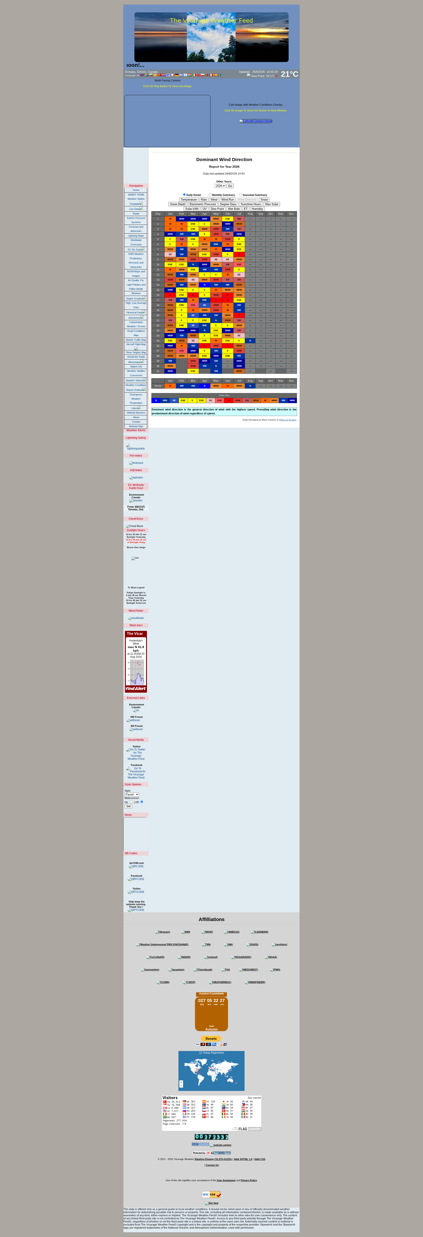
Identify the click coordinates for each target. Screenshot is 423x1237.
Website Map (136, 426)
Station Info (136, 366)
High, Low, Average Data (136, 305)
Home (136, 190)
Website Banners (136, 412)
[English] (142, 75)
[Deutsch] (176, 75)
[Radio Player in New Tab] (136, 500)
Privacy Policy (249, 1180)
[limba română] (211, 75)
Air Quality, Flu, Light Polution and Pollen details (136, 284)
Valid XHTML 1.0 (243, 1159)
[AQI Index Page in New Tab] (136, 478)
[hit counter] (201, 1145)
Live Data (134, 209)
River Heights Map (136, 352)
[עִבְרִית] (185, 75)
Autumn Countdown (211, 993)
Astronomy (134, 317)
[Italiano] (194, 75)
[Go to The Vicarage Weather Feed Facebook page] (136, 772)
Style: (127, 790)
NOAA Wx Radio (136, 356)
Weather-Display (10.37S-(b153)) (213, 1159)
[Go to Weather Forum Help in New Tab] (136, 729)
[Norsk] (198, 75)
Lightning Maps (136, 235)
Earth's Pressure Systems (136, 220)
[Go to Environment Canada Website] (136, 710)
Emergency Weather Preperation (136, 398)
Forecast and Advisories (136, 229)
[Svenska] (219, 75)
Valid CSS (259, 1159)
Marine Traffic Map (136, 339)
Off (137, 802)
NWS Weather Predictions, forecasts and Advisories (136, 260)
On (126, 802)
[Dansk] (159, 75)
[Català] (155, 75)
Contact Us (212, 1165)
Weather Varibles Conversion (136, 373)
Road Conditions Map (136, 333)
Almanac (136, 293)
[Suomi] (168, 75)
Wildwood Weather (287, 420)
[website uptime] (220, 1145)
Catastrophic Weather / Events (136, 324)
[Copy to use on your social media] (136, 866)
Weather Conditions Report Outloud (136, 387)
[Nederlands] (164, 75)
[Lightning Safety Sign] (136, 446)
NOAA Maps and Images (136, 273)
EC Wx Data (134, 249)
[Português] (206, 75)
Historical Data (134, 312)
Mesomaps (134, 362)
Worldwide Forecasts (136, 242)
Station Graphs (134, 298)
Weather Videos (134, 380)
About (136, 417)
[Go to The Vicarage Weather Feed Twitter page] (136, 754)
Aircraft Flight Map (136, 344)
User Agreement (226, 1180)
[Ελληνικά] (181, 75)
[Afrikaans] (146, 75)
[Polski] (202, 75)
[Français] (172, 75)
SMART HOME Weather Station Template (136, 199)
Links (134, 408)
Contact (136, 421)
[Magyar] (190, 75)
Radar (136, 213)
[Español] (215, 75)
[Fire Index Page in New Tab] (136, 463)
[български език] (151, 75)
